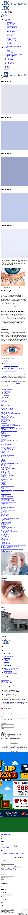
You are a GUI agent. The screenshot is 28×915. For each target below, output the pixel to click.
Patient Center (7, 392)
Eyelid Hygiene (4, 515)
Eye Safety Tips (4, 443)
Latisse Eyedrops (5, 419)
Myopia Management (6, 444)
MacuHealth (3, 432)
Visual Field (3, 524)
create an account (10, 868)
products (3, 406)
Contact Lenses (10, 32)
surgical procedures (5, 405)
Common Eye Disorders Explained (9, 449)
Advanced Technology (12, 27)
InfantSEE (3, 482)
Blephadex (6, 363)
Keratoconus (10, 44)
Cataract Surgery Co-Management (9, 531)
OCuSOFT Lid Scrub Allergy (11, 371)
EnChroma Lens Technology (7, 507)
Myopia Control (10, 35)
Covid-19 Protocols (8, 389)
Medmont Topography (6, 512)
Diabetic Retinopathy (12, 40)
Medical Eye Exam (5, 508)
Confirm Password (5, 911)
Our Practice (9, 22)
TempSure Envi (4, 476)
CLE (2, 492)
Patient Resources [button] (8, 58)
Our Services (7, 391)
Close (2, 836)
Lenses (8, 50)
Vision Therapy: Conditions (7, 475)
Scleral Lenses (4, 436)
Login (14, 869)
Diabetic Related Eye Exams (7, 417)
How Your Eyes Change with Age (9, 440)
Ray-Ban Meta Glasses (6, 494)
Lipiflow (3, 504)
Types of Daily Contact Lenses (8, 537)
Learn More (3, 580)
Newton (2, 488)
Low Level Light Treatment (7, 500)
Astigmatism (3, 535)
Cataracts (3, 452)
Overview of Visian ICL (6, 551)
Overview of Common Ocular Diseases (10, 424)
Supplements (10, 51)
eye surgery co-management (7, 408)
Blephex (3, 516)
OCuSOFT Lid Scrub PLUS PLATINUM (14, 368)
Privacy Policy (16, 703)
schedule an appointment (7, 376)
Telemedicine (4, 534)
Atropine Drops (4, 532)
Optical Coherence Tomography (8, 527)
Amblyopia (3, 433)
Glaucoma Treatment (5, 542)
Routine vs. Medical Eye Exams (14, 30)
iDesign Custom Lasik (6, 467)
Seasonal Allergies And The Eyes (8, 447)
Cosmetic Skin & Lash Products (14, 54)
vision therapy (4, 398)
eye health (3, 404)
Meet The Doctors (11, 23)
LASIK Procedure (5, 471)
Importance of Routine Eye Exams (9, 431)
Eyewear (9, 48)
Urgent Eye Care (5, 519)
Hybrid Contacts (4, 511)
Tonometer (3, 495)
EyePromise (3, 421)
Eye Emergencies (5, 453)
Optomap (3, 483)
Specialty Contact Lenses (6, 474)
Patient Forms (10, 59)
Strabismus (3, 484)
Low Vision (3, 457)
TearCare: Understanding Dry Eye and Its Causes (12, 490)
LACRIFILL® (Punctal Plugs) (8, 510)
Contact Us (6, 69)
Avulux (2, 538)
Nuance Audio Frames (6, 522)
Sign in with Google (18, 853)
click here (18, 383)
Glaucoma (9, 39)
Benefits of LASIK (5, 456)
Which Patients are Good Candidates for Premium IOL (13, 545)
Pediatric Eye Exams (5, 420)
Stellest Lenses (4, 503)
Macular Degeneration (12, 38)
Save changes (8, 895)
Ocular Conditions (8, 671)
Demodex (3, 459)
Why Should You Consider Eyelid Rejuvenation (12, 549)
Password (3, 908)
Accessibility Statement (6, 703)
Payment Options (11, 63)
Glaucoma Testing (5, 451)
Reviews (9, 66)
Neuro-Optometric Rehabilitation (8, 502)
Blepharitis (9, 43)
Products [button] (6, 47)
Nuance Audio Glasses (6, 478)
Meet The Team (10, 24)
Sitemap (22, 703)
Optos (2, 480)
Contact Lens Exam (5, 435)
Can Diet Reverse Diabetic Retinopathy (10, 546)
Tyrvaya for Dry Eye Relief (7, 486)
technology (3, 411)
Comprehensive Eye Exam (7, 412)
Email (2, 902)
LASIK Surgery (4, 550)
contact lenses (4, 401)
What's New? (10, 56)
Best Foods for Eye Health (7, 416)
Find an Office (7, 19)
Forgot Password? (5, 847)
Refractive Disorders (11, 31)
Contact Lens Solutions (12, 55)
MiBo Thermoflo (5, 514)
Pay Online (9, 61)
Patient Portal (10, 62)
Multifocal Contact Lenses (7, 530)
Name (2, 905)
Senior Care (3, 541)
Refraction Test (4, 464)
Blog (8, 67)
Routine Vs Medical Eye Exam (11, 668)
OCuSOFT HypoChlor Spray (11, 366)
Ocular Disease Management (13, 36)
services (2, 400)
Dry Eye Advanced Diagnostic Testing (10, 518)
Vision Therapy (4, 415)
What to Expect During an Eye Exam (9, 463)
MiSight (2, 441)
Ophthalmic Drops (11, 52)
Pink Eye (3, 460)
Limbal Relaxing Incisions (7, 465)
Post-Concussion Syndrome (7, 506)
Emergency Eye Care (9, 672)
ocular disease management (7, 409)
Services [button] (6, 28)
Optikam (3, 520)
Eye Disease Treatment (6, 547)
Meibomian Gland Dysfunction (14, 46)
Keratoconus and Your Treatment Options (10, 425)
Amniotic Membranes (6, 499)
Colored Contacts (5, 487)
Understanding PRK (5, 543)
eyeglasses (3, 402)
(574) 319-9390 (5, 14)
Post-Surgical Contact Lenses (7, 528)
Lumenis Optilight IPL (6, 523)
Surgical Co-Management (7, 496)
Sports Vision (4, 423)
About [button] (5, 20)
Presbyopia (3, 526)
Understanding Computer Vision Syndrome (11, 413)
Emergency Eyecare (11, 34)
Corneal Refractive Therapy (7, 498)
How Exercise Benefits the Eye (8, 427)
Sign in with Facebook (6, 853)
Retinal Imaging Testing (6, 479)
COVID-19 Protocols (12, 26)
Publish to (14, 751)
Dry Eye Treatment (5, 448)
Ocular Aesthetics (5, 491)
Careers (8, 65)
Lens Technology (5, 539)
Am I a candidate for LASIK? (8, 468)
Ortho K (3, 437)
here (15, 306)
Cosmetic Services (5, 472)
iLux (2, 445)
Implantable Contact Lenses (7, 455)
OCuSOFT (3, 439)
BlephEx (6, 361)
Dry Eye (9, 42)
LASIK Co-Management (6, 469)
